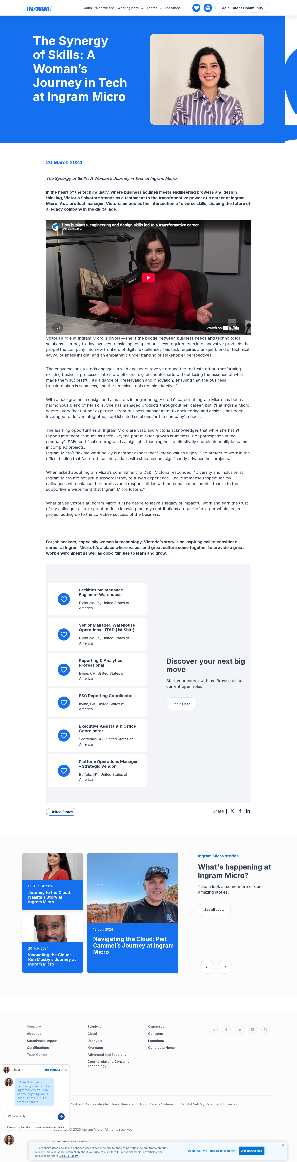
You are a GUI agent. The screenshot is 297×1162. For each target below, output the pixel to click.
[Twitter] (232, 811)
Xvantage (95, 1048)
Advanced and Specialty (106, 1055)
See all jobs (182, 704)
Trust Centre (37, 1055)
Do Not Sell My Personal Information (209, 1104)
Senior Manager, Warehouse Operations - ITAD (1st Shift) (107, 627)
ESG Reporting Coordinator (106, 695)
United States (61, 812)
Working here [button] (128, 8)
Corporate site (97, 1104)
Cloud (92, 1034)
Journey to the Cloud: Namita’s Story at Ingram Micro (50, 897)
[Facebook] (240, 811)
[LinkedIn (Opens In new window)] (239, 1029)
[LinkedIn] (248, 811)
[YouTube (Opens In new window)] (252, 1029)
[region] (158, 1151)
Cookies (76, 1104)
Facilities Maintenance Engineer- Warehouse (101, 592)
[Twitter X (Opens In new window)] (213, 1029)
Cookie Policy (69, 1155)
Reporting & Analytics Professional (100, 663)
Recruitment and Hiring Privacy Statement (144, 1104)
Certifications (38, 1048)
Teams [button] (151, 8)
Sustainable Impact (42, 1041)
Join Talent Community (242, 8)
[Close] (283, 1145)
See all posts (214, 910)
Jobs (88, 8)
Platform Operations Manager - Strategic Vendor (108, 764)
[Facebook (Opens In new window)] (226, 1029)
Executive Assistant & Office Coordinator (107, 728)
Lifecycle (94, 1041)
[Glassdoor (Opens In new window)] (265, 1029)
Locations (173, 8)
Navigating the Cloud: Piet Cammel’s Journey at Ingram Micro (133, 945)
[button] (207, 967)
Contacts (155, 1034)
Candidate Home (161, 1048)
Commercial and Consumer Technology (109, 1064)
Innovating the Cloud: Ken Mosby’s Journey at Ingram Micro (52, 960)
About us (34, 1034)
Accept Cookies (251, 1150)
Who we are (104, 8)
